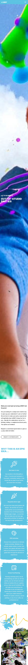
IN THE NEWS (8, 260)
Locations (7, 271)
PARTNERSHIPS (8, 267)
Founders (7, 263)
